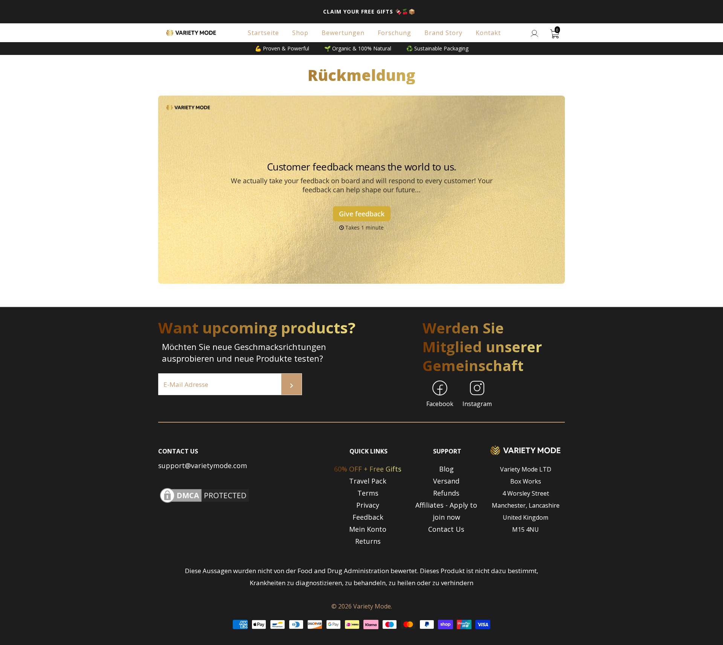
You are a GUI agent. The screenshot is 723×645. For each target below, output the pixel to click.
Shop (300, 33)
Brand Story (443, 33)
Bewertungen (343, 33)
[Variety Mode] (191, 32)
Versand (446, 480)
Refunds (446, 492)
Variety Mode (372, 606)
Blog (446, 468)
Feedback (367, 517)
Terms (367, 492)
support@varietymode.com (202, 465)
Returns (368, 541)
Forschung (394, 33)
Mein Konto (367, 529)
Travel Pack (367, 480)
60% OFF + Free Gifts (367, 468)
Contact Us (446, 529)
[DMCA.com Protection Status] (204, 502)
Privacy (367, 505)
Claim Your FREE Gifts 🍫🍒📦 (369, 11)
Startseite (263, 33)
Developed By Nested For (361, 639)
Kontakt (488, 33)
